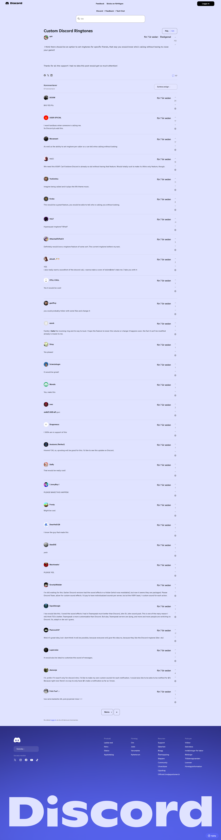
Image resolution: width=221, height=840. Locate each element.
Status (106, 751)
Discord (99, 11)
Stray (51, 344)
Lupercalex (53, 650)
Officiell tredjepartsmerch (169, 774)
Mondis (52, 384)
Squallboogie (54, 606)
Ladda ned (108, 743)
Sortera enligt (163, 87)
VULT (51, 219)
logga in (53, 720)
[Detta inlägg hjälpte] (175, 37)
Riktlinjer (188, 755)
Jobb (133, 747)
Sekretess (189, 747)
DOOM (52, 98)
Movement (53, 139)
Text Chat (120, 11)
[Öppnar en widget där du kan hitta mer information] (212, 836)
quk (50, 36)
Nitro (106, 747)
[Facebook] (45, 75)
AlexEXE (52, 545)
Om (132, 743)
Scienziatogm (54, 364)
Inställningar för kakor (194, 751)
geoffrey (52, 303)
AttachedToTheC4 (56, 239)
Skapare (161, 759)
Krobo (51, 199)
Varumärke (135, 751)
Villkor (187, 743)
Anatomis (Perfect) (57, 444)
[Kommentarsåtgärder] (175, 109)
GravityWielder (55, 585)
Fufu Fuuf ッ (54, 691)
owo (51, 404)
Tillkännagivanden (192, 759)
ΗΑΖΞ (51, 159)
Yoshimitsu (53, 179)
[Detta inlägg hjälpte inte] (175, 45)
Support (161, 743)
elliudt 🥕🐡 (54, 259)
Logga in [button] (205, 4)
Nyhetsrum (135, 755)
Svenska (20, 749)
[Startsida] (14, 4)
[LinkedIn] (51, 75)
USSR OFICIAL (55, 118)
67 (176, 75)
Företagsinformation (193, 766)
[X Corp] (48, 75)
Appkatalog (109, 755)
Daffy (51, 464)
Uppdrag (162, 770)
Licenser (188, 763)
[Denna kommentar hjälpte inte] (175, 105)
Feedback (100, 4)
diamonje (53, 670)
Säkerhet (161, 747)
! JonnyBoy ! (54, 484)
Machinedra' (54, 565)
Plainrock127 (54, 630)
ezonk (51, 323)
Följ (166, 31)
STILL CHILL (54, 280)
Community (162, 763)
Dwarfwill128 (54, 525)
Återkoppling (163, 755)
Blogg (160, 751)
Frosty (52, 505)
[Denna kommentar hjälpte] (175, 97)
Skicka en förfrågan (115, 4)
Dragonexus (54, 424)
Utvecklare (162, 766)
